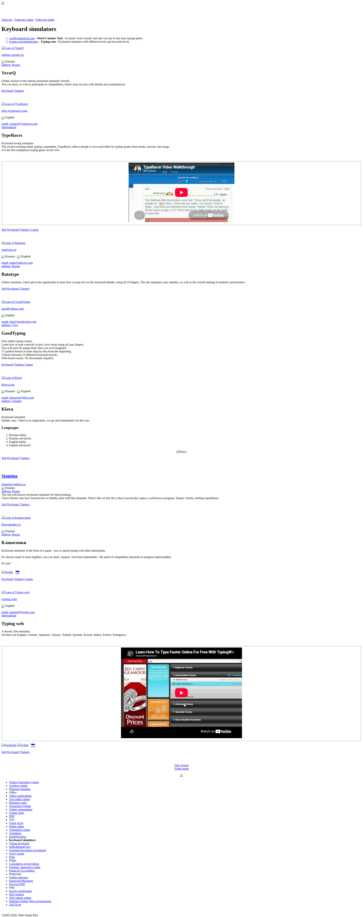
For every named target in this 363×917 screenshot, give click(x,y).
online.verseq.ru (13, 55)
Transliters (15, 833)
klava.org (8, 384)
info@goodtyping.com (22, 321)
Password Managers (21, 880)
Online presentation (20, 809)
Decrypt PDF (17, 884)
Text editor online (19, 799)
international (9, 127)
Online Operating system (24, 782)
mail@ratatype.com (21, 262)
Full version (182, 765)
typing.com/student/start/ (23, 41)
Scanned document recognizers (27, 850)
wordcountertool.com (22, 38)
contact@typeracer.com (23, 123)
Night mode (182, 768)
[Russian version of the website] (3, 3)
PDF (12, 816)
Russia (16, 64)
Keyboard (7, 90)
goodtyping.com (13, 308)
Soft (4, 229)
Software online (24, 19)
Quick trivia (16, 823)
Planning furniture (20, 789)
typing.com (9, 599)
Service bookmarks (20, 891)
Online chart (16, 812)
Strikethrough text (19, 846)
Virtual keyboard (19, 843)
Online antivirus (18, 877)
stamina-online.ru (14, 484)
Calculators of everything (24, 863)
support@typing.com (22, 612)
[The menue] (181, 775)
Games (34, 229)
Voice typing (16, 853)
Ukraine (17, 401)
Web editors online (20, 897)
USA (15, 325)
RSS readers (16, 894)
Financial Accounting (22, 870)
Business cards (18, 802)
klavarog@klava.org (21, 397)
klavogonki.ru (11, 524)
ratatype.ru (9, 250)
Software (7, 19)
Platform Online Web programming (30, 901)
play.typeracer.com (14, 111)
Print (12, 857)
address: (6, 64)
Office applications (20, 795)
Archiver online (18, 785)
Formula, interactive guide (24, 867)
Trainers (19, 90)
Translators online (19, 829)
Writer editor (16, 826)
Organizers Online (20, 806)
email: (5, 123)
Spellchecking (17, 836)
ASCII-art (15, 904)
